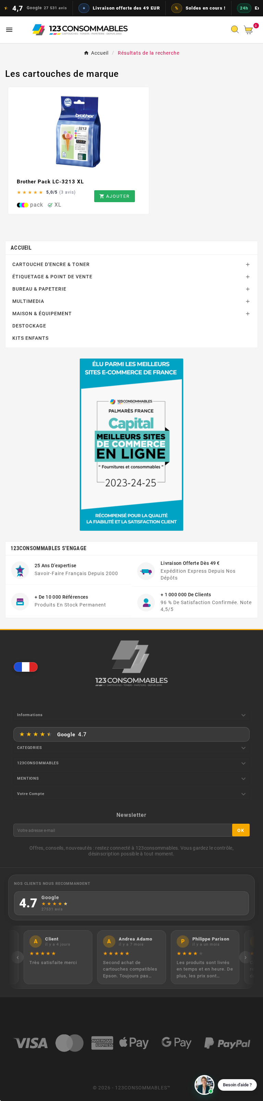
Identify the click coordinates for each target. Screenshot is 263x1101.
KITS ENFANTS (30, 338)
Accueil (21, 248)
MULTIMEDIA (28, 301)
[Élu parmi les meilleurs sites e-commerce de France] (131, 444)
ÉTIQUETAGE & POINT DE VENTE (52, 276)
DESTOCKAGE (29, 326)
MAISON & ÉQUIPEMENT (42, 313)
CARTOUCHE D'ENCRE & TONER (51, 264)
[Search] (236, 31)
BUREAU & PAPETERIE (39, 289)
